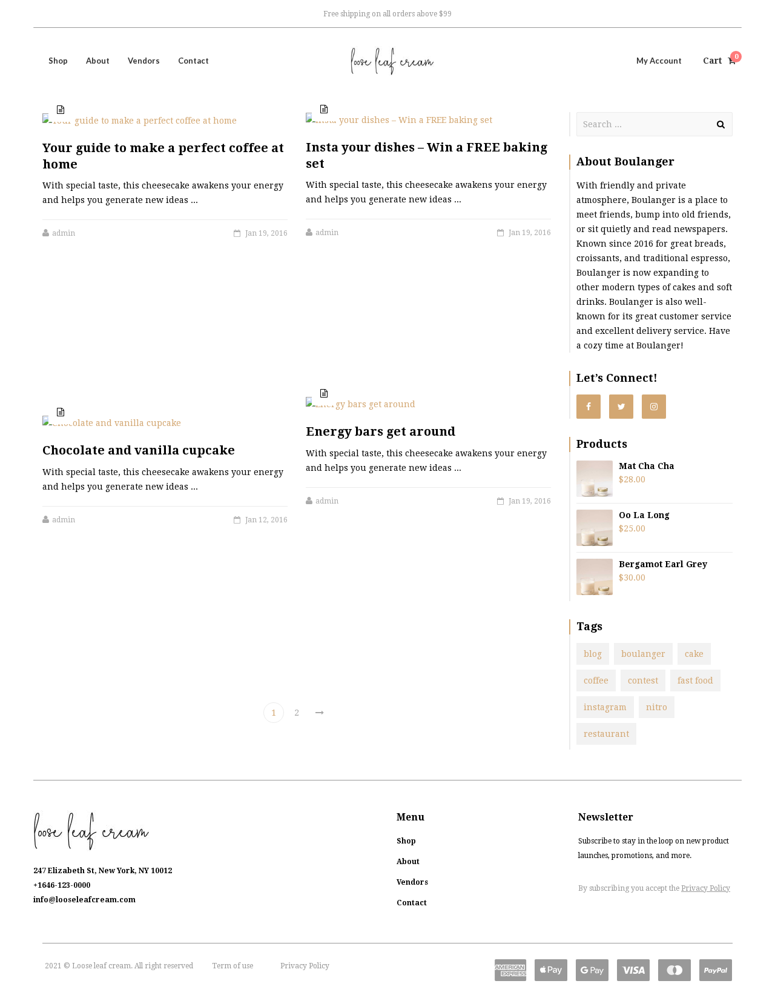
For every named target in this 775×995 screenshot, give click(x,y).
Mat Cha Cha (646, 466)
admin (326, 232)
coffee (596, 680)
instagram (605, 707)
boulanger (643, 654)
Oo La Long (644, 515)
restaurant (606, 734)
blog (593, 654)
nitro (656, 707)
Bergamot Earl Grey (663, 564)
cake (694, 654)
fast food (695, 680)
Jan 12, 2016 (266, 520)
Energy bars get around (380, 431)
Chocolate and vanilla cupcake (138, 450)
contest (643, 680)
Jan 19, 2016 (530, 232)
